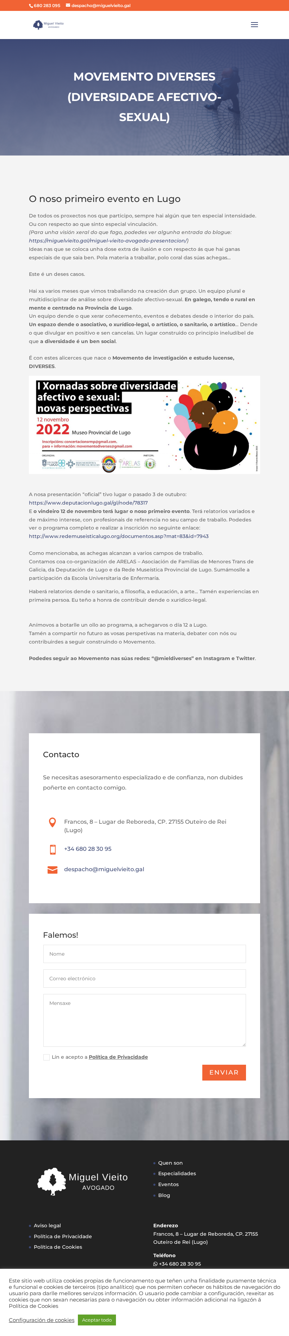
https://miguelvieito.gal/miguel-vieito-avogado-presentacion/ (108, 241)
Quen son (170, 1163)
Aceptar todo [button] (97, 1320)
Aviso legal (47, 1225)
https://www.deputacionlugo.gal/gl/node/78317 (88, 503)
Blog (164, 1195)
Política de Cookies (58, 1247)
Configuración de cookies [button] (41, 1320)
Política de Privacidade (118, 1057)
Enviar (224, 1072)
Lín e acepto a (100, 1057)
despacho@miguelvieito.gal (104, 869)
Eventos (168, 1184)
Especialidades (177, 1173)
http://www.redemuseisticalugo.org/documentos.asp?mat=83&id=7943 (119, 536)
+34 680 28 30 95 (87, 849)
